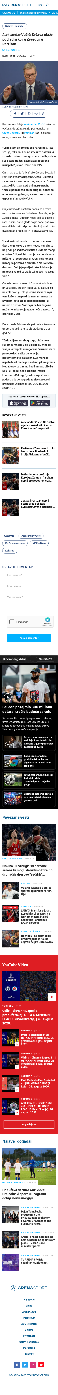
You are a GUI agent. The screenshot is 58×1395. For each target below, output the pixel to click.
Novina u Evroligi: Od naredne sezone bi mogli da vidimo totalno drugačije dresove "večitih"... (27, 870)
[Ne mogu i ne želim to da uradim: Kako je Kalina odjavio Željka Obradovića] (10, 938)
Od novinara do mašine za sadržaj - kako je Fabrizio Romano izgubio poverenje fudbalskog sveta (38, 742)
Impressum (29, 1317)
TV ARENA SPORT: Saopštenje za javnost (34, 1261)
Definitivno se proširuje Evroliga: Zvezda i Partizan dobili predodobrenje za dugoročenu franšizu (37, 477)
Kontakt (29, 1354)
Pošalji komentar (29, 638)
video (29, 1305)
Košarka (9, 550)
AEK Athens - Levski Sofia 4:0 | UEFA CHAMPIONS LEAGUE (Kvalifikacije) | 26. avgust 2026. (37, 1108)
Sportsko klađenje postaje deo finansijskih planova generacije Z (38, 797)
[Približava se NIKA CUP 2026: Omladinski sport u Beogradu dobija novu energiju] (29, 1166)
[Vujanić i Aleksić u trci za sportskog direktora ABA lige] (10, 890)
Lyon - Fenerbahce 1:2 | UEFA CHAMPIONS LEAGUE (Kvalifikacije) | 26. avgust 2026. (37, 1039)
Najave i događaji (14, 26)
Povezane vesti (14, 415)
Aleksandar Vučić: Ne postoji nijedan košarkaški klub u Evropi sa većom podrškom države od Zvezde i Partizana (38, 425)
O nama (29, 1329)
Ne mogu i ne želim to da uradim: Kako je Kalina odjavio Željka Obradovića (37, 939)
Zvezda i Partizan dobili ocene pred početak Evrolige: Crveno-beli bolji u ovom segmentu (38, 504)
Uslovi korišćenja (29, 1342)
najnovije (29, 1299)
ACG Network (29, 1323)
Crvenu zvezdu (11, 133)
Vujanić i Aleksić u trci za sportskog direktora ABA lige (36, 891)
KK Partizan (39, 543)
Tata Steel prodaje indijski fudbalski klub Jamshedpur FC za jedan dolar (38, 779)
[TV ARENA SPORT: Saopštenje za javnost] (10, 1262)
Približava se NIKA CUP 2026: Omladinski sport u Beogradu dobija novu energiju (24, 1194)
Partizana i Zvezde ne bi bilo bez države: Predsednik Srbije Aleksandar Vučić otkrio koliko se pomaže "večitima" (37, 451)
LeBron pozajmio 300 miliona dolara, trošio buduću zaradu (27, 709)
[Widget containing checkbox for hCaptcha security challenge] (30, 622)
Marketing (29, 1348)
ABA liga (26, 883)
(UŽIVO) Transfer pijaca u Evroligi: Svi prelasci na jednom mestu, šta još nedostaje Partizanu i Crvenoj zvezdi (36, 917)
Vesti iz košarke (30, 931)
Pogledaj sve (45, 659)
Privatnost (29, 1336)
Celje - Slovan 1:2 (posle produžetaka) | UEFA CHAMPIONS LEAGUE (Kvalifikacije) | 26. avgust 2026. (27, 1017)
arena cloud (29, 1311)
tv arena (16, 1375)
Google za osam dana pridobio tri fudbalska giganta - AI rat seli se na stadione (37, 761)
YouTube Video (15, 964)
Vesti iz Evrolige (12, 858)
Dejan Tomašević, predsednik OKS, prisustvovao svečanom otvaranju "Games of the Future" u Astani (36, 1218)
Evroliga (26, 906)
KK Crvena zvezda (15, 543)
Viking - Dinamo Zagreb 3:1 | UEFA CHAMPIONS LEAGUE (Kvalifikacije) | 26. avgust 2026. (38, 1062)
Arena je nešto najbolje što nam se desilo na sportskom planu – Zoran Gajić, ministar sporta (38, 1241)
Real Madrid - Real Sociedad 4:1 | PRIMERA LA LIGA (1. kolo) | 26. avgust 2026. (38, 1083)
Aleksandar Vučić (34, 124)
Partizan (29, 133)
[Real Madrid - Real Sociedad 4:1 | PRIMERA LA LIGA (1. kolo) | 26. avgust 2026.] (10, 1083)
